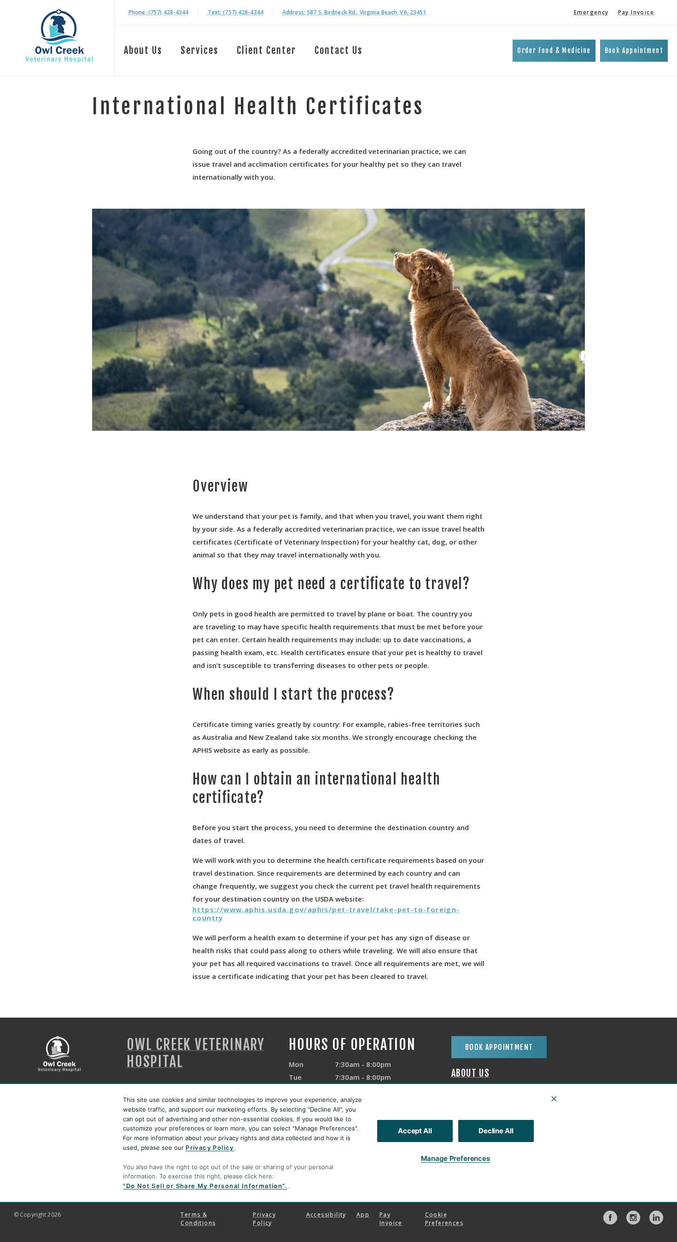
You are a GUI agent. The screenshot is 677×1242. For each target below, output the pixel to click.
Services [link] (199, 50)
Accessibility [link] (326, 1215)
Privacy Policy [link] (264, 1219)
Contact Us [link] (338, 50)
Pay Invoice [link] (636, 12)
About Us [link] (470, 1073)
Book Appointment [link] (634, 50)
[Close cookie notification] (554, 1099)
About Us (143, 50)
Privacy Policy (210, 1147)
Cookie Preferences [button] (444, 1219)
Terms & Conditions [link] (198, 1219)
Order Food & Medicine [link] (553, 50)
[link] (59, 36)
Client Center (266, 50)
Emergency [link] (591, 12)
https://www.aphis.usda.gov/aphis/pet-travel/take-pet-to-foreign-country (326, 913)
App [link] (362, 1215)
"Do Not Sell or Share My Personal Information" (204, 1185)
